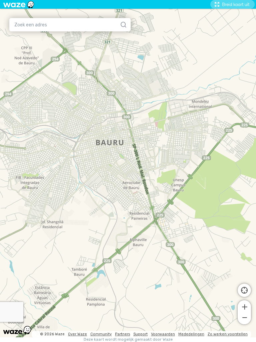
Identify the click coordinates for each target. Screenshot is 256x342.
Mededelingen (191, 334)
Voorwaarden (163, 334)
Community (101, 334)
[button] (244, 306)
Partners (122, 334)
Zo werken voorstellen (228, 334)
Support (140, 334)
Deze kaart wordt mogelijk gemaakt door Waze (128, 339)
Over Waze (77, 334)
